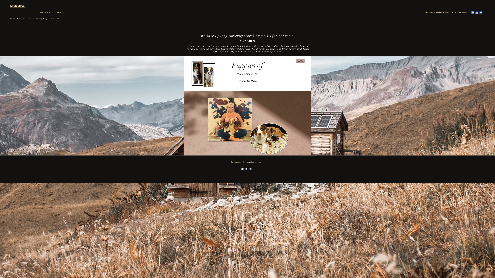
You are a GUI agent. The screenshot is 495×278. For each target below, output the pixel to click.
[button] (20, 19)
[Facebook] (472, 12)
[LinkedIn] (480, 12)
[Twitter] (476, 12)
